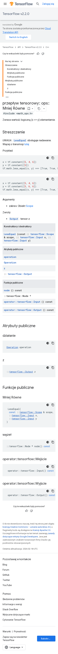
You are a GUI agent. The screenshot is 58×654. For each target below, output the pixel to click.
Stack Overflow (10, 609)
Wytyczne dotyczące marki (16, 614)
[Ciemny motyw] (47, 157)
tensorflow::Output (20, 273)
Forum (6, 569)
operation (10, 256)
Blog (5, 564)
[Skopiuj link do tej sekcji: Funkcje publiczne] (38, 388)
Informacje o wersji (12, 604)
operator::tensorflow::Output (23, 309)
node (7, 290)
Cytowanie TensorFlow (14, 619)
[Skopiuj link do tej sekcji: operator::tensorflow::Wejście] (51, 459)
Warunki (7, 631)
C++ (47, 47)
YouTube (7, 585)
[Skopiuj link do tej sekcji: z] (8, 360)
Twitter (6, 580)
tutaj (26, 144)
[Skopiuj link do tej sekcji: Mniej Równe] (25, 398)
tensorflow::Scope (42, 234)
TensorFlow (8, 47)
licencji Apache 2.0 (41, 530)
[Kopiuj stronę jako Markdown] (39, 108)
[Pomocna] (38, 53)
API (19, 47)
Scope (29, 205)
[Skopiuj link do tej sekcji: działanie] (19, 336)
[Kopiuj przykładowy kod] (52, 157)
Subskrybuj (47, 638)
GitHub (6, 575)
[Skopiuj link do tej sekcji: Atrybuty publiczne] (39, 326)
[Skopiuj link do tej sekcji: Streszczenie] (28, 132)
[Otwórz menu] (5, 4)
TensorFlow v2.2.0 (16, 14)
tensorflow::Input (31, 237)
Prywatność (20, 631)
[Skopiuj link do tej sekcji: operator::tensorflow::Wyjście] (50, 484)
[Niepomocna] (42, 53)
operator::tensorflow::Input (22, 301)
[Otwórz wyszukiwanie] (38, 4)
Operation (10, 262)
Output (14, 218)
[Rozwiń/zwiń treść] (21, 61)
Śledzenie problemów (14, 599)
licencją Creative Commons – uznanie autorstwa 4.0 (26, 527)
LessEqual (20, 140)
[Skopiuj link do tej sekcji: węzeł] (15, 435)
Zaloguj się (48, 4)
